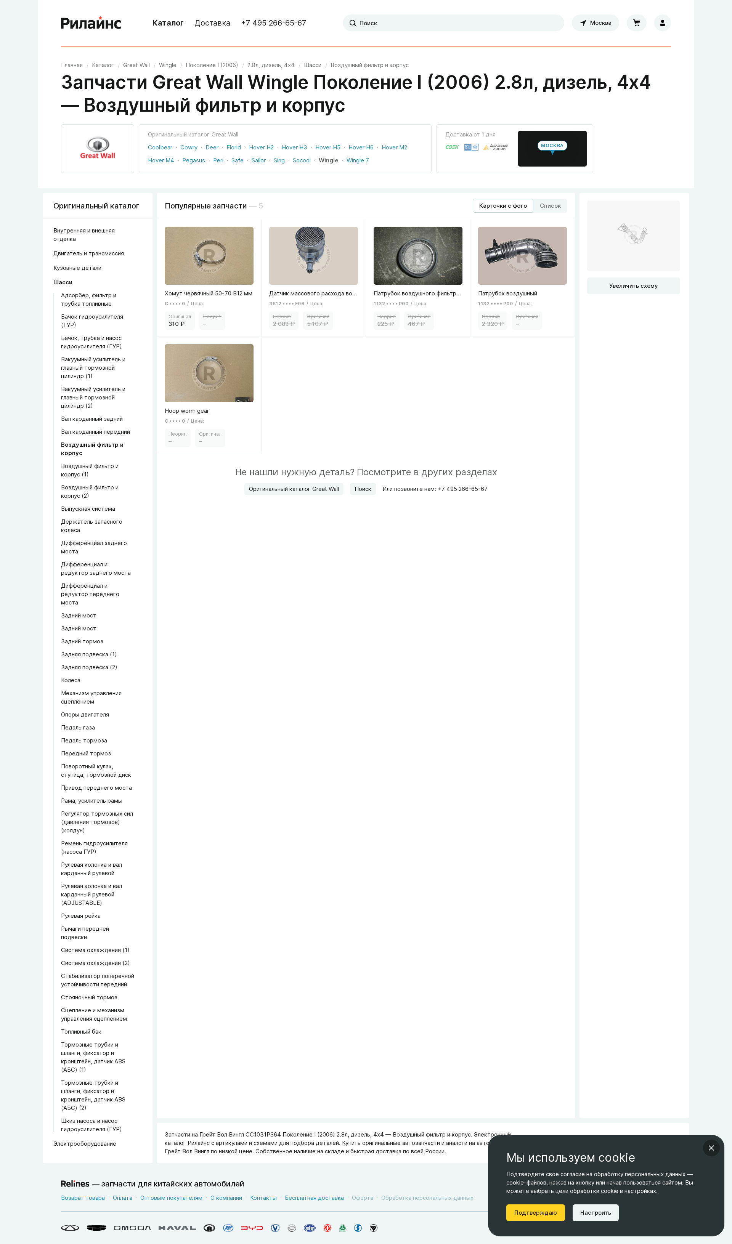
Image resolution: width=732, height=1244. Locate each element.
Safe (237, 160)
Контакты (263, 1197)
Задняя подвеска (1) (89, 654)
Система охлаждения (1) (95, 950)
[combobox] (453, 22)
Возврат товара (83, 1197)
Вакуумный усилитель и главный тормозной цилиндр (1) (93, 368)
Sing (279, 160)
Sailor (259, 160)
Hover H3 (294, 147)
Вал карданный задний (92, 418)
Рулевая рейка (81, 915)
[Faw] (310, 1228)
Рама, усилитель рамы (91, 800)
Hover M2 (394, 147)
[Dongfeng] (327, 1228)
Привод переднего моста (96, 787)
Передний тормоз (86, 753)
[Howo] (343, 1228)
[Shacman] (358, 1228)
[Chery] (70, 1228)
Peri (218, 160)
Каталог (168, 22)
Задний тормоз (82, 641)
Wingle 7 (358, 160)
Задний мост (78, 615)
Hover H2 (261, 147)
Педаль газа (78, 727)
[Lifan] (228, 1228)
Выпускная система (88, 508)
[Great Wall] (209, 1228)
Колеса (70, 680)
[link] (136, 65)
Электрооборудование (84, 1143)
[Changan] (275, 1228)
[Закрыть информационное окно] (711, 1148)
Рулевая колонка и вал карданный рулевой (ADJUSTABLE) (91, 894)
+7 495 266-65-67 (273, 22)
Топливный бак (81, 1031)
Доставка (212, 22)
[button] (552, 148)
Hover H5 (327, 147)
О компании (226, 1197)
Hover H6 (361, 147)
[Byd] (252, 1228)
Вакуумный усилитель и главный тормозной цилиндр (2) (93, 397)
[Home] (91, 23)
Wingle (329, 160)
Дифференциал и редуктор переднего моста (90, 594)
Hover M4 (161, 160)
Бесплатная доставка (314, 1197)
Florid (233, 147)
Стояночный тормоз (89, 997)
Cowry (188, 147)
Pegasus (193, 160)
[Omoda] (132, 1228)
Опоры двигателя (85, 714)
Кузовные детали (77, 267)
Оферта (362, 1197)
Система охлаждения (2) (95, 963)
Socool (302, 160)
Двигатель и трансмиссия (88, 253)
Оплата (122, 1197)
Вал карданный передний (95, 431)
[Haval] (177, 1228)
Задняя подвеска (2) (89, 667)
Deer (211, 147)
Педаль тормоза (84, 740)
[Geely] (96, 1228)
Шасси (62, 282)
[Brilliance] (291, 1228)
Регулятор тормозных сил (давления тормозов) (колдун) (97, 822)
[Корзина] (637, 22)
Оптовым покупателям (171, 1197)
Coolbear (160, 147)
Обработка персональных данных (427, 1197)
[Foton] (373, 1228)
